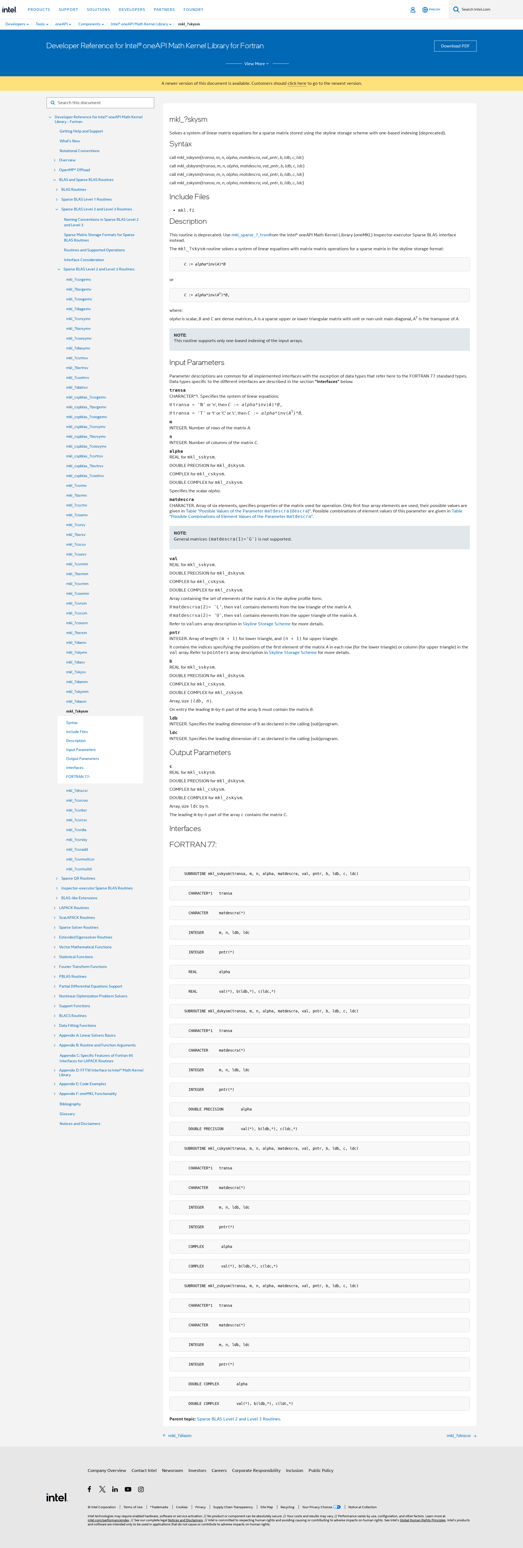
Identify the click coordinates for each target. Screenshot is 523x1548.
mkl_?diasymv (78, 348)
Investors (197, 1470)
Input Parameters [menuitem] (81, 749)
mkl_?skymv (76, 652)
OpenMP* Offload (74, 170)
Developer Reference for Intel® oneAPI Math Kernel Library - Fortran (99, 119)
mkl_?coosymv (79, 338)
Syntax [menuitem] (72, 722)
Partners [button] (164, 9)
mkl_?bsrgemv (78, 289)
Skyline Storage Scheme (267, 624)
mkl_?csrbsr (76, 810)
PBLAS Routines (73, 976)
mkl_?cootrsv (77, 377)
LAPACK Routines (74, 908)
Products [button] (39, 9)
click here (297, 83)
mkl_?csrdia (76, 829)
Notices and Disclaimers (80, 1123)
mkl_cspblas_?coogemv (86, 416)
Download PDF (455, 46)
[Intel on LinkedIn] (115, 1490)
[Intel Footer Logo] (57, 1497)
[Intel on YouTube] (128, 1490)
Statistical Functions (76, 957)
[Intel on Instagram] (141, 1490)
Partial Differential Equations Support (90, 986)
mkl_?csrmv (76, 485)
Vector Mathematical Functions (85, 947)
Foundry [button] (194, 9)
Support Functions (74, 1006)
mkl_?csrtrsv (77, 357)
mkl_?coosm (77, 622)
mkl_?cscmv (76, 505)
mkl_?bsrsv (76, 534)
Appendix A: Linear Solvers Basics (87, 1035)
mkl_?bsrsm (76, 632)
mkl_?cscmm (77, 583)
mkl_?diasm (76, 701)
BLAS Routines (73, 189)
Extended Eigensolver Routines (85, 937)
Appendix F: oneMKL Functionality (88, 1093)
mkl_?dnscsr (77, 790)
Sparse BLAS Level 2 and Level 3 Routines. (99, 269)
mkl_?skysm (77, 711)
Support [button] (68, 9)
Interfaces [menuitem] (75, 767)
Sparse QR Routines (78, 878)
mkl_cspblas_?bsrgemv (86, 407)
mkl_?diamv (76, 642)
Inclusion (294, 1470)
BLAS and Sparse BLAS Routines (86, 179)
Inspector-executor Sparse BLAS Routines (97, 888)
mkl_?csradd (77, 849)
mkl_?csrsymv (78, 318)
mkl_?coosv (76, 554)
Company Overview (107, 1470)
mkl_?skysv (76, 671)
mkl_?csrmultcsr (80, 859)
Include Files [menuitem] (77, 731)
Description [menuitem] (76, 740)
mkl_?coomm (77, 593)
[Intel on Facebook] (90, 1490)
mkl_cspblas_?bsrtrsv (84, 465)
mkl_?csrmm (77, 564)
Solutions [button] (98, 9)
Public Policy (321, 1470)
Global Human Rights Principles (423, 1520)
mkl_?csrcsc (76, 819)
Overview (67, 160)
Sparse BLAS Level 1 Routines (86, 199)
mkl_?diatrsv (77, 387)
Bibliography (70, 1104)
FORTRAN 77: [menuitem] (78, 776)
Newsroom (172, 1470)
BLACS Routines (73, 1015)
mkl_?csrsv (75, 524)
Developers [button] (132, 9)
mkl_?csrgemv (78, 279)
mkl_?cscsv (76, 544)
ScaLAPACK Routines (77, 917)
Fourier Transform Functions (83, 966)
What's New (70, 140)
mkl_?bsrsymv (78, 328)
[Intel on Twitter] (102, 1490)
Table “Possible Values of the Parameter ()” (248, 511)
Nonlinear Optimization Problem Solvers (93, 996)
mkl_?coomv (77, 514)
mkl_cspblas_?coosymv (86, 446)
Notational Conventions (80, 150)
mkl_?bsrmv (76, 495)
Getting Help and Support (81, 131)
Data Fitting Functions (77, 1025)
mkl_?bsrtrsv (77, 367)
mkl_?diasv (75, 662)
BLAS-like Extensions (79, 898)
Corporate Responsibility (256, 1470)
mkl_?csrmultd (79, 869)
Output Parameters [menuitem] (82, 758)
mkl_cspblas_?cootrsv (85, 475)
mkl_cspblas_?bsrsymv (86, 436)
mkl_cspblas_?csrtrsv (84, 456)
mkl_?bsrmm (77, 573)
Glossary (67, 1113)
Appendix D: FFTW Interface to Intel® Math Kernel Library (101, 1072)
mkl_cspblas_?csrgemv (86, 397)
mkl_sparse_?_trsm (250, 235)
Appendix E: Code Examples (82, 1084)
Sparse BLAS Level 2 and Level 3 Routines (96, 209)
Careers (219, 1470)
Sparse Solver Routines (79, 927)
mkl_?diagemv (78, 308)
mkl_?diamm (77, 681)
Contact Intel (144, 1470)
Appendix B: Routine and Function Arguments (97, 1045)
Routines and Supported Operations (94, 250)
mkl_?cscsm (76, 613)
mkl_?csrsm (76, 603)
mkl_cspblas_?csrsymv (85, 426)
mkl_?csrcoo (77, 800)
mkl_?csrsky (76, 839)
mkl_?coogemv (79, 299)
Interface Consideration (84, 259)
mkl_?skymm (77, 691)
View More (254, 64)
